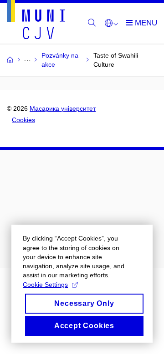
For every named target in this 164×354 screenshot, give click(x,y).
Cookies (23, 119)
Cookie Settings (45, 284)
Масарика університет (63, 108)
